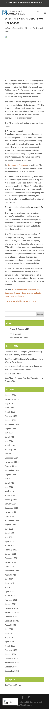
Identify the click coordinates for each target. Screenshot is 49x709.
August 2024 (10, 429)
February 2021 (11, 600)
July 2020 (9, 629)
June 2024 (9, 437)
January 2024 (10, 454)
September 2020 (12, 621)
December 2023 (11, 458)
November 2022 (12, 512)
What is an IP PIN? (12, 374)
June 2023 (9, 483)
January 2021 (10, 604)
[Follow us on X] (28, 698)
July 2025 (9, 403)
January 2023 (10, 504)
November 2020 (12, 612)
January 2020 (10, 654)
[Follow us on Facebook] (22, 698)
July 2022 (9, 529)
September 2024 (12, 424)
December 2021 (11, 558)
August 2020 (10, 625)
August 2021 (10, 575)
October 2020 (11, 617)
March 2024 (10, 445)
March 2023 (10, 495)
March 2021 (10, 596)
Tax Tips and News (13, 685)
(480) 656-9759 (13, 2)
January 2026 (10, 395)
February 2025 (11, 416)
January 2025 (10, 420)
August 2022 (10, 525)
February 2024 (11, 449)
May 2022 (9, 537)
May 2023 (9, 487)
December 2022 (11, 508)
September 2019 (12, 671)
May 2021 (9, 587)
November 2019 (12, 663)
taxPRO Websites (24, 705)
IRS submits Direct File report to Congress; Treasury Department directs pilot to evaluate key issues (23, 293)
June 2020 (9, 633)
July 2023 (9, 479)
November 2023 (12, 462)
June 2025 (9, 408)
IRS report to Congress (17, 165)
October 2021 (11, 566)
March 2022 (10, 546)
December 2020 (11, 608)
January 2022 (10, 554)
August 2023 (10, 474)
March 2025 (10, 412)
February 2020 (11, 650)
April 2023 (9, 491)
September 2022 (12, 520)
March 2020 (10, 646)
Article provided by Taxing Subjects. (22, 301)
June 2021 (9, 583)
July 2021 (9, 579)
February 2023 (11, 500)
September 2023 (12, 470)
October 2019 (11, 667)
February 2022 (11, 550)
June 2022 (9, 533)
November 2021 (12, 562)
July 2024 (9, 433)
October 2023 (11, 466)
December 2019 (11, 658)
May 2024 (9, 441)
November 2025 (12, 399)
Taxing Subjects (13, 28)
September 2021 (12, 571)
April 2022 (9, 541)
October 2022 (11, 516)
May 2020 (9, 637)
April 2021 (9, 591)
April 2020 (9, 642)
